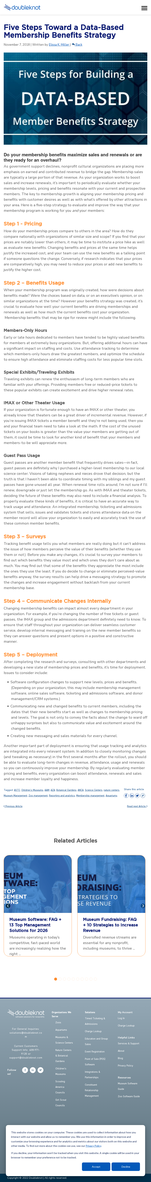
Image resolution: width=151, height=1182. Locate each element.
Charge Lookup (93, 1031)
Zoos (58, 1022)
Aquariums (111, 795)
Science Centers (93, 790)
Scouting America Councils (60, 1087)
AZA (53, 790)
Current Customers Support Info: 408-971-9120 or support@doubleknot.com (25, 1052)
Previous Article (13, 806)
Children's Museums (32, 790)
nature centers (111, 790)
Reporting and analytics (62, 795)
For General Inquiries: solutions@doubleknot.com (26, 1033)
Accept (96, 1166)
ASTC (17, 790)
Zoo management (38, 795)
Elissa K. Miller (59, 45)
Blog (120, 1058)
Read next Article (136, 806)
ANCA (81, 790)
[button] (55, 979)
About (121, 1051)
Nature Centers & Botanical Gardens (63, 1056)
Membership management (90, 795)
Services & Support (128, 1043)
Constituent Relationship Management (92, 1090)
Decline (126, 1166)
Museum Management (15, 795)
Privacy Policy (93, 1145)
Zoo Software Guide (129, 1096)
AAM (47, 790)
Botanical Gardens (66, 790)
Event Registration (95, 1051)
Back (78, 45)
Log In (121, 1018)
